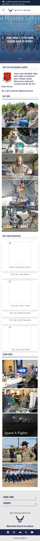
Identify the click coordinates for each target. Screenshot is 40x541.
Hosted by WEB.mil (20, 538)
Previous (4, 38)
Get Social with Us (20, 513)
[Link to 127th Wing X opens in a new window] (26, 532)
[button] (19, 4)
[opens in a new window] (14, 532)
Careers (7, 503)
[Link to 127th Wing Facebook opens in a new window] (8, 532)
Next (36, 38)
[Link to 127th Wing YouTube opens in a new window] (32, 532)
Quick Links (8, 497)
